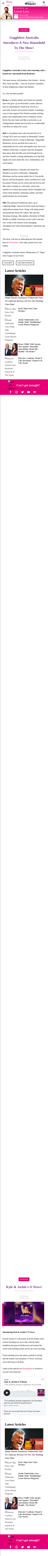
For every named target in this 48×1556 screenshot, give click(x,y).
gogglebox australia (25, 263)
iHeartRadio (27, 1368)
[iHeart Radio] (34, 391)
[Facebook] (10, 391)
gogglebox (8, 263)
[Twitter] (22, 391)
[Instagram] (16, 391)
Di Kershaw (14, 242)
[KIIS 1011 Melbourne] (11, 3)
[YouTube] (28, 391)
